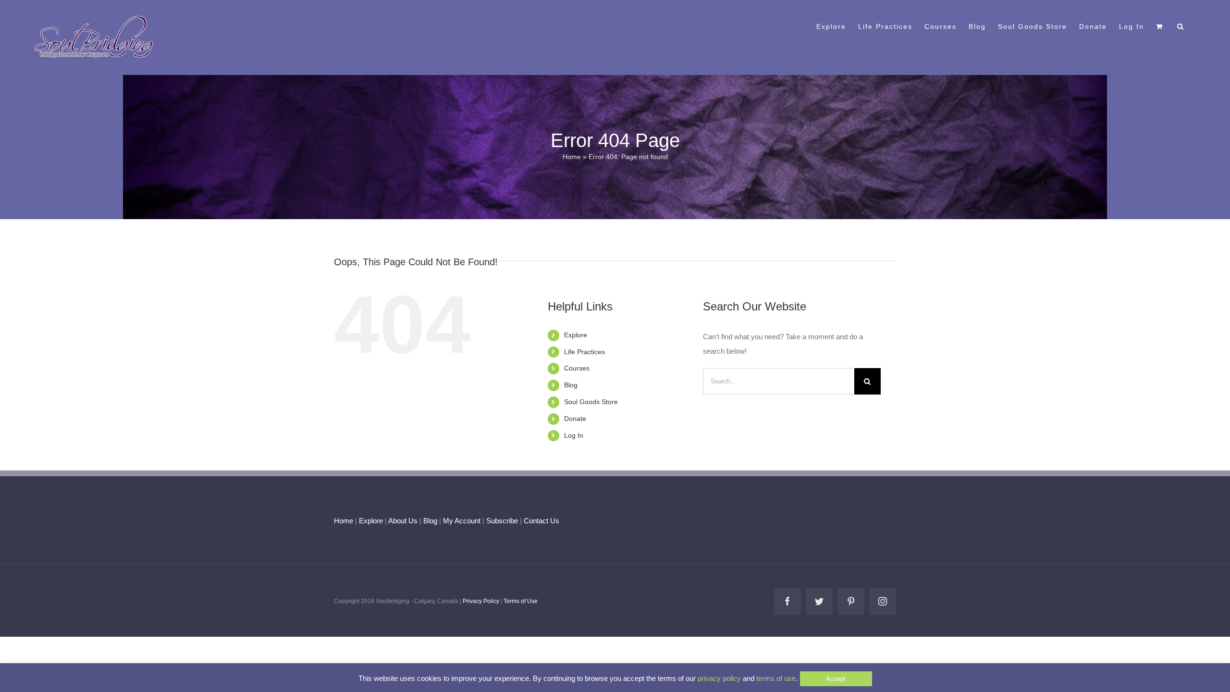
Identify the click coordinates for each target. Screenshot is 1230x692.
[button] (1180, 25)
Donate (575, 418)
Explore (575, 335)
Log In (573, 435)
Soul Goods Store (591, 402)
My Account (461, 521)
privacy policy (719, 678)
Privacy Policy (481, 601)
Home (572, 157)
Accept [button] (836, 678)
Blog (571, 385)
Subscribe (502, 521)
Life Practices (584, 352)
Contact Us (540, 521)
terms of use (776, 678)
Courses (577, 368)
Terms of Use (521, 601)
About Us (403, 521)
